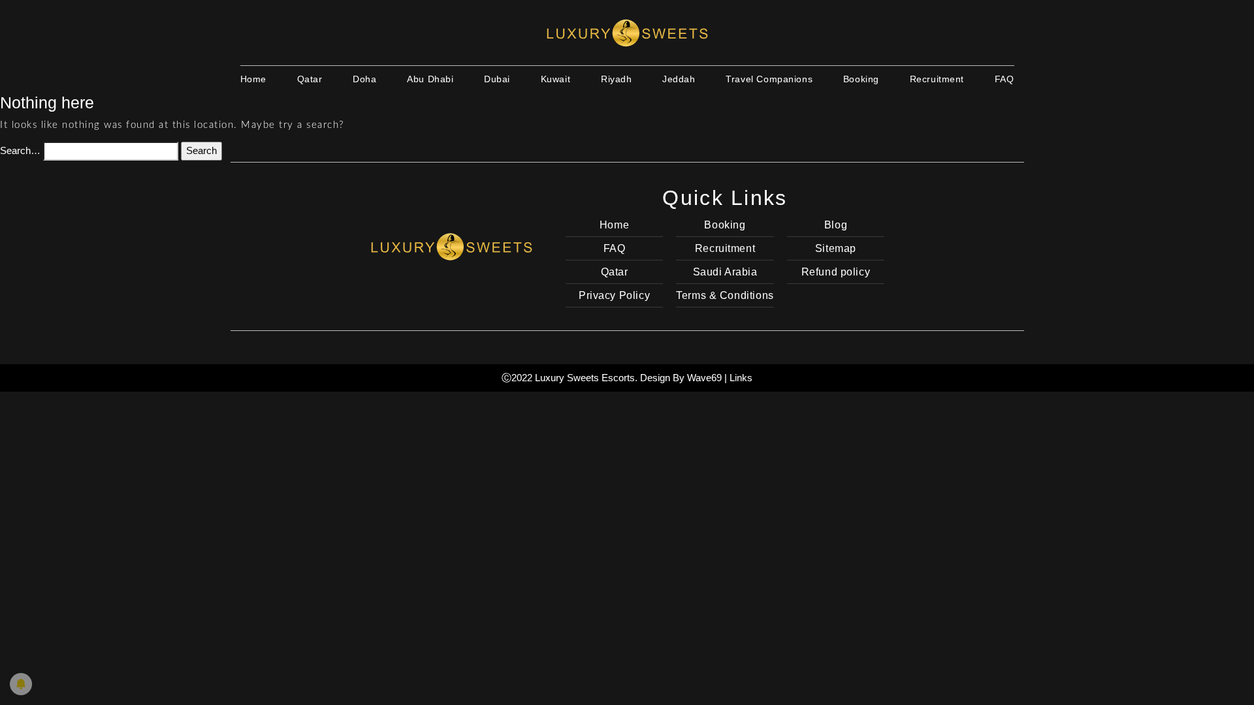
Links (741, 377)
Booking (861, 79)
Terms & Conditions (724, 295)
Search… (20, 150)
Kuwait (555, 79)
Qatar (310, 79)
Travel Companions (769, 79)
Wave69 (704, 377)
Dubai (497, 79)
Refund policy (836, 271)
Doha (364, 79)
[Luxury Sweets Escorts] (627, 33)
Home (253, 79)
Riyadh (616, 79)
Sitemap (835, 248)
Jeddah (678, 79)
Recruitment (937, 79)
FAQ (1004, 79)
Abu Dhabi (430, 79)
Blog (835, 224)
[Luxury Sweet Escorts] (451, 245)
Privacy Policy (614, 295)
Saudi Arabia (725, 271)
